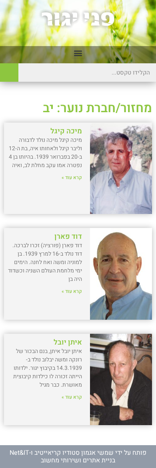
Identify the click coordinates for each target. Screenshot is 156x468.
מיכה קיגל (66, 131)
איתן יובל (68, 342)
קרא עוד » (72, 177)
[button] (78, 52)
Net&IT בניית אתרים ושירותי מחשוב (62, 456)
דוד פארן (68, 236)
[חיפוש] (9, 72)
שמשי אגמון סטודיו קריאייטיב (74, 453)
